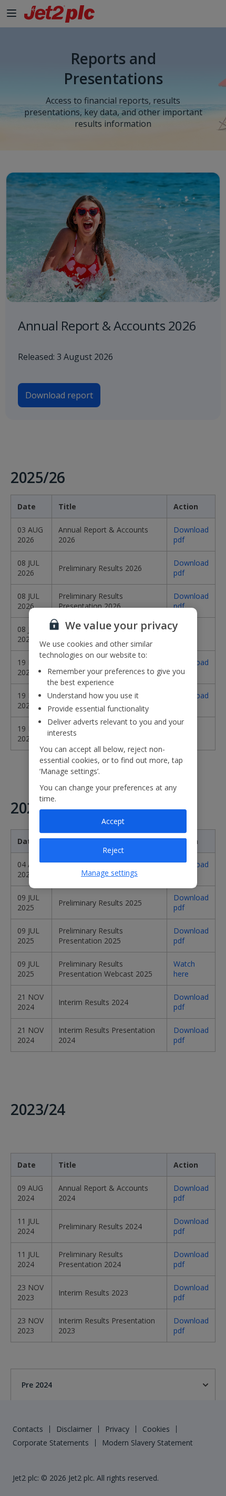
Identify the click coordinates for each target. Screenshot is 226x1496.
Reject (113, 850)
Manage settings (109, 873)
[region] (113, 748)
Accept (113, 821)
